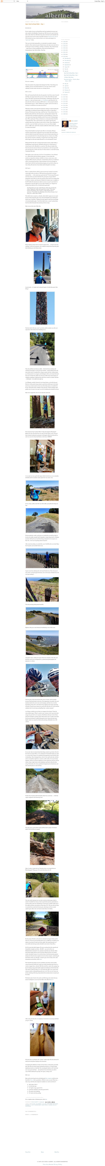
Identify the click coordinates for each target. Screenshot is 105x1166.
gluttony (55, 1103)
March (66, 88)
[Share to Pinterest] (54, 1102)
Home (42, 1152)
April (66, 85)
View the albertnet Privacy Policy (52, 1164)
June (66, 71)
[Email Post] (45, 1102)
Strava (29, 100)
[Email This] (48, 1102)
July (66, 69)
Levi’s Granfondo (44, 100)
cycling (44, 1103)
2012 (64, 107)
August (66, 67)
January (66, 92)
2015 (64, 101)
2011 (64, 109)
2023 (64, 48)
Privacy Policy (72, 125)
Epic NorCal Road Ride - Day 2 (71, 73)
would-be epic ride (52, 36)
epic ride (49, 1103)
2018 (64, 94)
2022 (64, 50)
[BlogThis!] (49, 1102)
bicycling (32, 1103)
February (67, 90)
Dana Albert (74, 120)
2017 (64, 97)
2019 (64, 56)
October (66, 62)
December (67, 58)
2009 (64, 114)
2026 (64, 41)
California (39, 1103)
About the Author (73, 123)
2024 (64, 46)
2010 (64, 111)
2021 (64, 52)
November (67, 60)
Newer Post (27, 1152)
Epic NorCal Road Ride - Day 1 (71, 75)
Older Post (56, 1152)
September (67, 64)
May (66, 83)
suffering (28, 1106)
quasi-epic (28, 40)
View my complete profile (69, 132)
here (47, 101)
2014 (64, 103)
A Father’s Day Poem (68, 77)
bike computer (48, 1078)
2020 (64, 54)
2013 (64, 105)
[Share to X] (51, 1102)
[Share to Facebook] (52, 1102)
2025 (64, 43)
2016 (64, 99)
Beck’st (51, 979)
